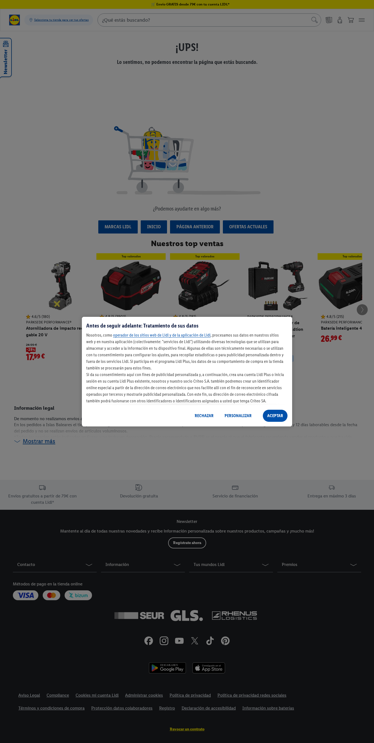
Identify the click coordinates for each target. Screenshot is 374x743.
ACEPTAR (275, 415)
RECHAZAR (204, 415)
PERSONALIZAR (238, 415)
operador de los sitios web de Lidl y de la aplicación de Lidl (162, 335)
